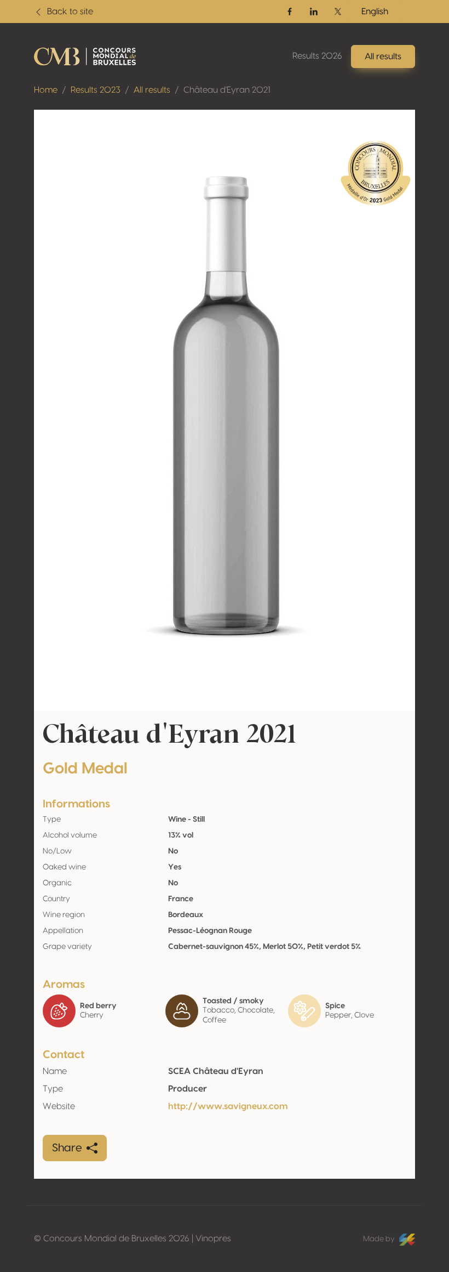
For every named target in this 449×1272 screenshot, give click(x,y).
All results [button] (383, 56)
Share (67, 1148)
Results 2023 (95, 90)
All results (152, 90)
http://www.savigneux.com (228, 1106)
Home (45, 90)
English (374, 11)
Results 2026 (317, 56)
